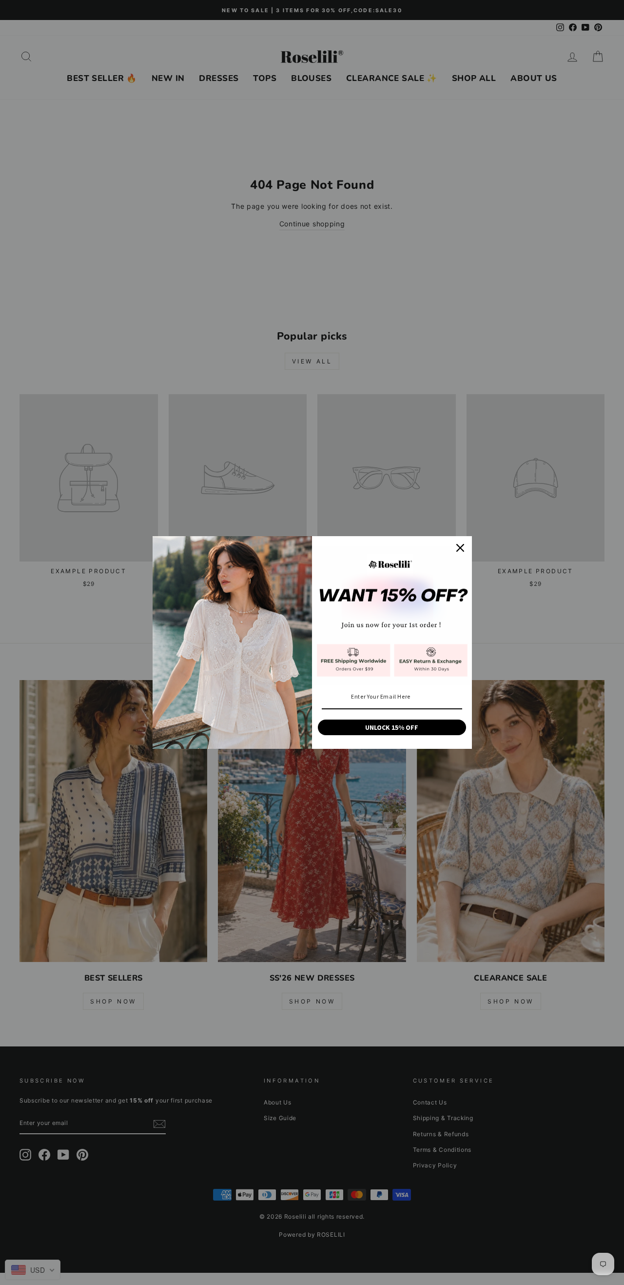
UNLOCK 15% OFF (391, 727)
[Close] (460, 548)
